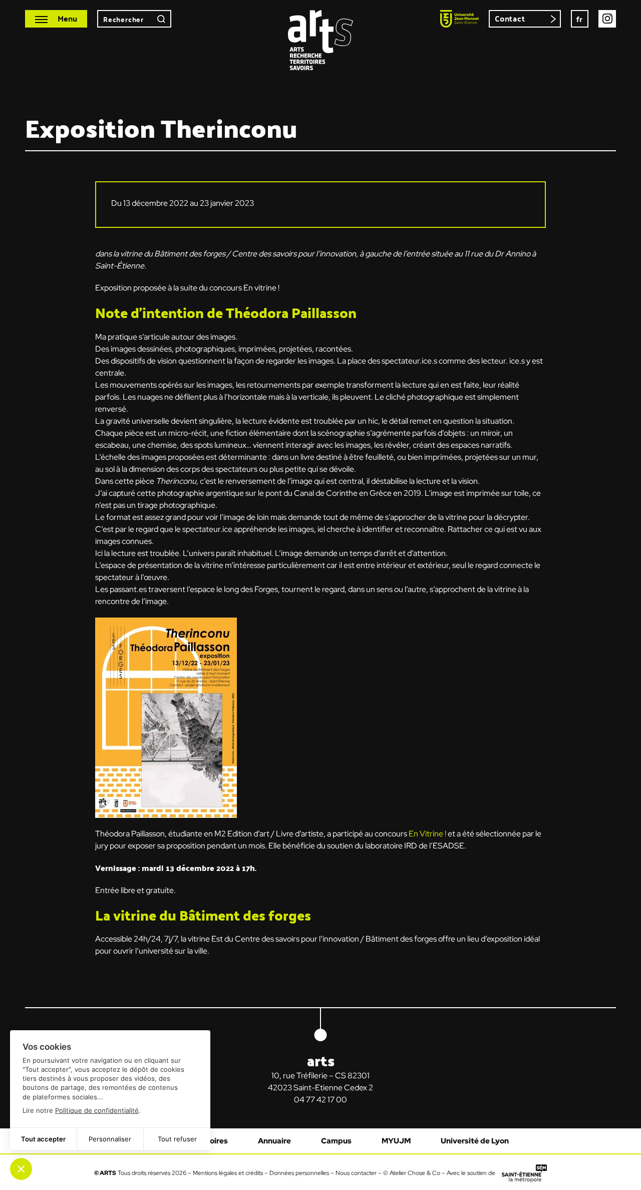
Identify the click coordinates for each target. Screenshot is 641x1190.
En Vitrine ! (427, 833)
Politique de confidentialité (97, 1110)
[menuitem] (579, 19)
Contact (510, 18)
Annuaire (274, 1141)
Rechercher (161, 19)
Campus (336, 1141)
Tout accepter (43, 1139)
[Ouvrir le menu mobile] (56, 19)
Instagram (607, 19)
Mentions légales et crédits (228, 1173)
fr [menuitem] (579, 19)
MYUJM (396, 1141)
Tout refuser (177, 1139)
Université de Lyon (475, 1141)
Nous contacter (356, 1173)
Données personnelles (299, 1173)
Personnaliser (110, 1139)
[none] (579, 19)
